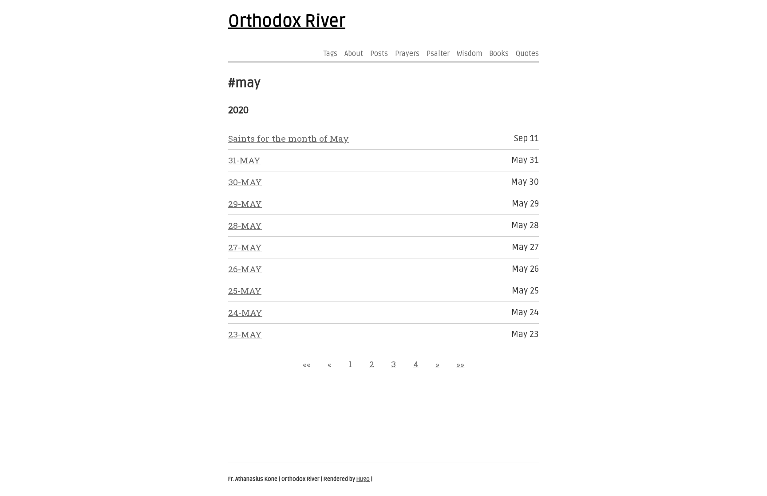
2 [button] (371, 363)
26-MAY (245, 268)
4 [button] (416, 363)
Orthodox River (286, 21)
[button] (307, 363)
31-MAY (244, 160)
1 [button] (350, 363)
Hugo (363, 479)
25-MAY (244, 290)
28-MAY (245, 225)
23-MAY (245, 334)
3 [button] (393, 363)
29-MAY (245, 203)
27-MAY (245, 247)
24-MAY (245, 312)
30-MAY (245, 181)
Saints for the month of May (288, 138)
